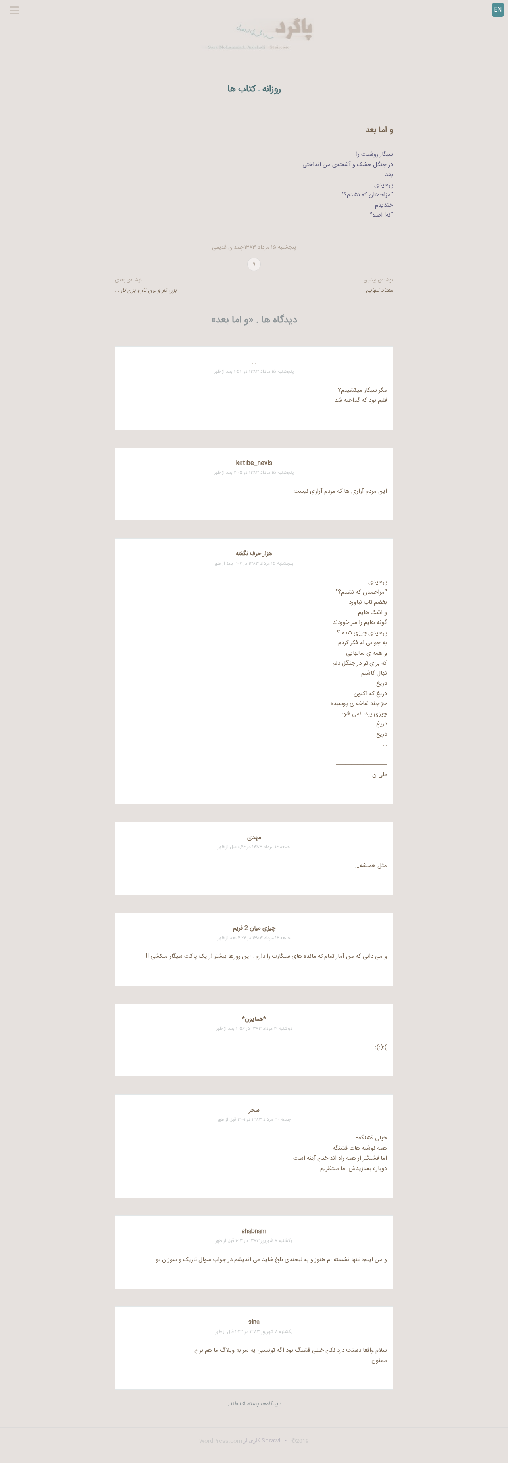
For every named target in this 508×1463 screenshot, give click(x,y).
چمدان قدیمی (227, 247)
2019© (299, 1441)
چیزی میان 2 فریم (254, 928)
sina (254, 1322)
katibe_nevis (254, 463)
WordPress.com (220, 1441)
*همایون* (254, 1019)
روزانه (271, 89)
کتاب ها (241, 89)
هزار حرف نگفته (254, 554)
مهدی (254, 838)
